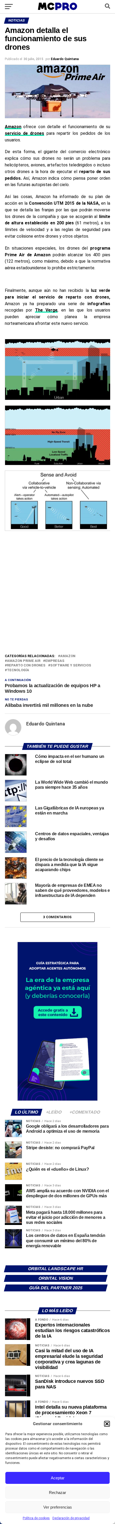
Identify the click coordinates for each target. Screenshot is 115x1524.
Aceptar (57, 1478)
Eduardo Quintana (65, 59)
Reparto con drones (26, 665)
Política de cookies (36, 1518)
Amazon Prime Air (23, 661)
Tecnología (18, 670)
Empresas (54, 661)
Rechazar (57, 1492)
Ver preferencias (57, 1507)
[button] (107, 1423)
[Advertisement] (57, 593)
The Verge (46, 310)
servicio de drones (24, 133)
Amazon (67, 656)
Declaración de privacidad (71, 1518)
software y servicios (70, 665)
